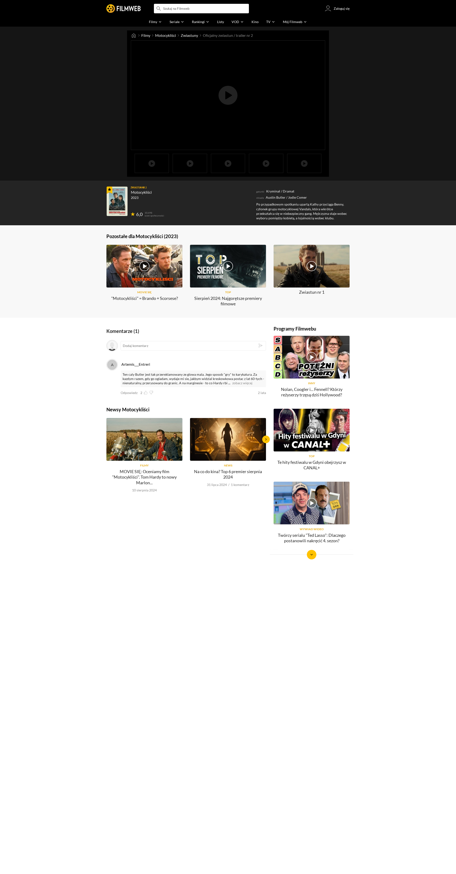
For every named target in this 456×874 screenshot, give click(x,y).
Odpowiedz (129, 392)
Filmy (145, 35)
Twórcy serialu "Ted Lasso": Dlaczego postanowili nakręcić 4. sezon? (312, 538)
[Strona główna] (134, 35)
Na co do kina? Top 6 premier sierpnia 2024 (228, 474)
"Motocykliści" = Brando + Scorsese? (144, 298)
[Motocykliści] (117, 201)
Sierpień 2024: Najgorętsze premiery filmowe (228, 301)
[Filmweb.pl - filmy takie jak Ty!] (123, 8)
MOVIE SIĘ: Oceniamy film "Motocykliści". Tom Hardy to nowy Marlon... (144, 477)
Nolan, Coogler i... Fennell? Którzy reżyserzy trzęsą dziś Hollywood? (311, 392)
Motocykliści (165, 35)
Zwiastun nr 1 (311, 292)
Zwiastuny (189, 35)
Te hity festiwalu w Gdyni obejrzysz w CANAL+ (311, 465)
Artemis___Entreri (135, 364)
